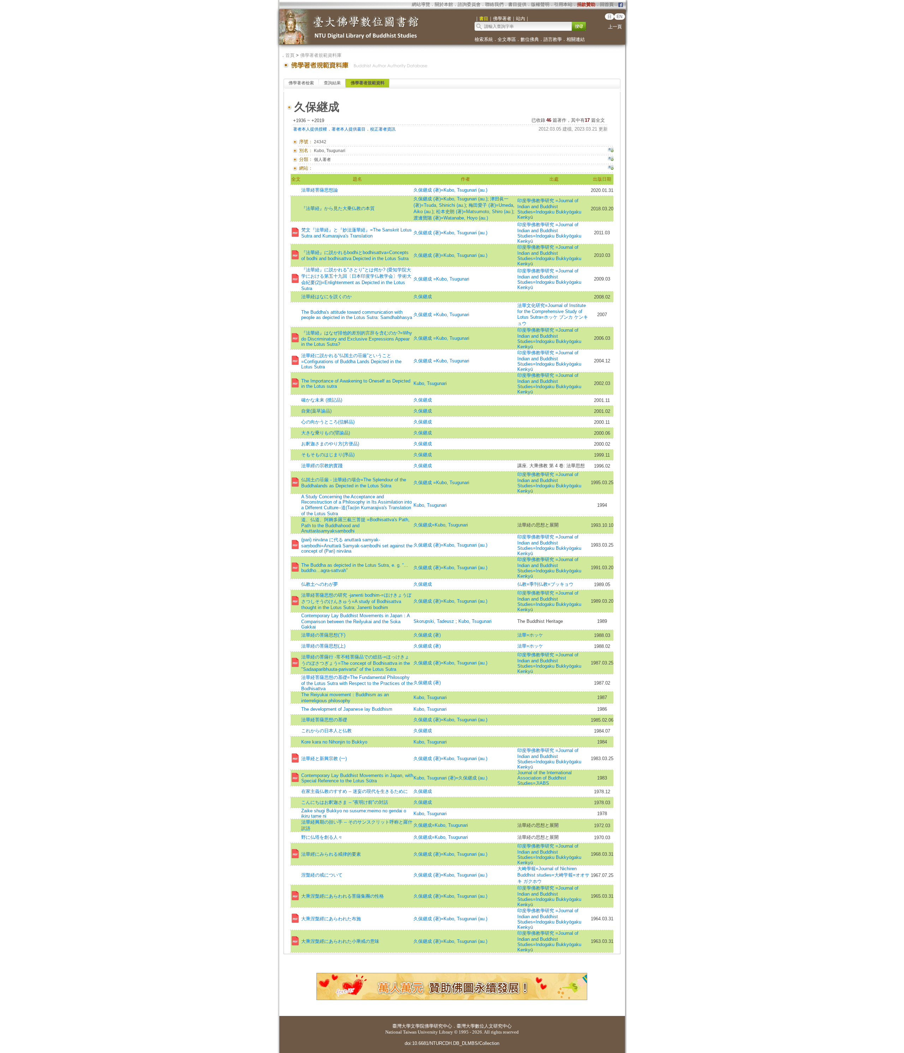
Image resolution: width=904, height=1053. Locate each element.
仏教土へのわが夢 (319, 584)
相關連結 (575, 39)
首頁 (290, 55)
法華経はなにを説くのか (326, 296)
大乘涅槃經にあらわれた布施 (331, 918)
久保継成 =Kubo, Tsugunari (441, 279)
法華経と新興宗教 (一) (324, 758)
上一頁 (615, 26)
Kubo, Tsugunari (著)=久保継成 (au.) (450, 778)
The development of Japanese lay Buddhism (346, 709)
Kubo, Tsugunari (430, 383)
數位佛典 (530, 39)
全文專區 (507, 39)
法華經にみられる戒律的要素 (331, 854)
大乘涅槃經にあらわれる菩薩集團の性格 (342, 896)
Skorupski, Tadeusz (435, 621)
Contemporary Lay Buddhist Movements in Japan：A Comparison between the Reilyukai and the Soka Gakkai (355, 621)
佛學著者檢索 (301, 82)
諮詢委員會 (469, 4)
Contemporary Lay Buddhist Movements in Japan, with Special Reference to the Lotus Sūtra (357, 778)
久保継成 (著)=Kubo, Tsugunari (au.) (450, 190)
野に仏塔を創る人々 (322, 837)
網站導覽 (421, 4)
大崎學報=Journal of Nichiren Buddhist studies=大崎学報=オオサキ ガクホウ (553, 875)
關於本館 (444, 4)
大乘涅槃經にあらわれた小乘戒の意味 (340, 941)
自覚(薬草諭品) (316, 411)
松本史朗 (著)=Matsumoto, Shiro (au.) (474, 211)
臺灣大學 (401, 1026)
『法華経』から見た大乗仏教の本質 (338, 208)
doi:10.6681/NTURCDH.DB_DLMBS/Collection (452, 1043)
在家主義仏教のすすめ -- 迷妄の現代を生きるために (354, 791)
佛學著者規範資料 (368, 82)
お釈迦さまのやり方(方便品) (330, 443)
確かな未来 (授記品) (321, 400)
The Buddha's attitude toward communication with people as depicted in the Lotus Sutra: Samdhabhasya (356, 314)
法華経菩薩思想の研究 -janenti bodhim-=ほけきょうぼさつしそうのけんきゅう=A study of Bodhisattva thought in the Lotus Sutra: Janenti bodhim (356, 601)
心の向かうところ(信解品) (328, 422)
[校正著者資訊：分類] (610, 159)
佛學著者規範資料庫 (320, 55)
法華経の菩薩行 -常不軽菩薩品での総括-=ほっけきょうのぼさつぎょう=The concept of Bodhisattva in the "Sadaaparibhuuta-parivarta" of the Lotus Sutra (355, 663)
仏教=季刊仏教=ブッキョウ (545, 584)
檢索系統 (484, 39)
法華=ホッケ (530, 635)
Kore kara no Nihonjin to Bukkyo (334, 742)
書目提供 (517, 4)
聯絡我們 (494, 4)
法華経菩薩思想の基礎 (324, 719)
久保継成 (423, 296)
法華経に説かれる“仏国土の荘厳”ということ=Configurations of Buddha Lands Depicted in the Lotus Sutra (351, 361)
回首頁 (607, 4)
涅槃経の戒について (322, 875)
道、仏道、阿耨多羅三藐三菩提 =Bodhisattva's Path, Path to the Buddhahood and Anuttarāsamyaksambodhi (355, 525)
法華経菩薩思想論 (319, 190)
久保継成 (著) (427, 635)
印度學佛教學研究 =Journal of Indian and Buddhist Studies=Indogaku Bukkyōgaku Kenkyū (549, 209)
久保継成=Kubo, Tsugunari (441, 525)
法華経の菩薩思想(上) (323, 646)
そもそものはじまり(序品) (328, 454)
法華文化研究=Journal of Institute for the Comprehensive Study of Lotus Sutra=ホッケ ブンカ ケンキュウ (552, 314)
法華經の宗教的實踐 (322, 465)
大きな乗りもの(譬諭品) (325, 432)
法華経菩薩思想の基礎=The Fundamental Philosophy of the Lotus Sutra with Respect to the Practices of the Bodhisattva (357, 683)
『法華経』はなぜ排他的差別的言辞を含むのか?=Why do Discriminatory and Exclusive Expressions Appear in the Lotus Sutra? (356, 338)
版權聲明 (540, 4)
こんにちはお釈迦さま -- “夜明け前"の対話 (344, 802)
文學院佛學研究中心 (431, 1026)
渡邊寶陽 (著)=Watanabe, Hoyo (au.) (451, 218)
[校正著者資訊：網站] (610, 168)
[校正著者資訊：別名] (610, 150)
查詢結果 (332, 82)
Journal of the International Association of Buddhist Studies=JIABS (544, 778)
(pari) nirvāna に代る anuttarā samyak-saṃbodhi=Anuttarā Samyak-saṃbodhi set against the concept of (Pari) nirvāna (356, 545)
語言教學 (552, 39)
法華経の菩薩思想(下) (323, 635)
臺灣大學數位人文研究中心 (484, 1026)
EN (620, 16)
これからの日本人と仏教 (326, 730)
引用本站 (563, 4)
